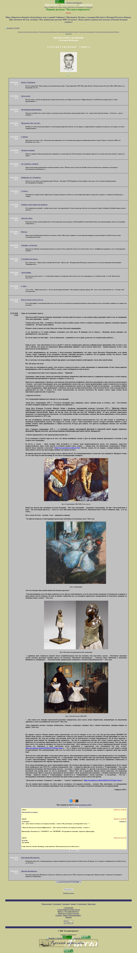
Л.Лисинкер (25, 821)
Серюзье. (24, 137)
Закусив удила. (27, 218)
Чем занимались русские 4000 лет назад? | (59, 19)
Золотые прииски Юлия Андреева (28, 32)
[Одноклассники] (74, 801)
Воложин (25, 840)
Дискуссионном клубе (82, 805)
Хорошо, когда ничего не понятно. (34, 205)
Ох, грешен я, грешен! (29, 164)
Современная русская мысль (68, 910)
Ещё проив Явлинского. (30, 858)
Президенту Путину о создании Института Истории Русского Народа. (99, 17)
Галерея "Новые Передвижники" (68, 915)
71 (59, 882)
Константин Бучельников (30, 812)
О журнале (57, 904)
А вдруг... (24, 191)
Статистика (81, 904)
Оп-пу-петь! (25, 96)
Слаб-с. (24, 286)
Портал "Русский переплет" (68, 911)
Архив (73, 904)
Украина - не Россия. (29, 245)
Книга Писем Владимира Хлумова (68, 32)
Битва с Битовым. (28, 82)
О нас (56, 7)
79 (76, 882)
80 (78, 882)
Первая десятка (70, 7)
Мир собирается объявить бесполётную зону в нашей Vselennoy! (36, 17)
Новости (65, 7)
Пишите (68, 917)
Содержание (51, 7)
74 (65, 882)
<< (57, 882)
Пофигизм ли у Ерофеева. (31, 177)
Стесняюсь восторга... (29, 259)
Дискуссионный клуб (80, 7)
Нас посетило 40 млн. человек (24, 19)
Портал (46, 7)
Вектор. (24, 232)
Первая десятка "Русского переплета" (68, 9)
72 (61, 882)
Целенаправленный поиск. (31, 109)
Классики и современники (86, 32)
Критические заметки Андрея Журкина (107, 32)
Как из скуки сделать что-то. (32, 300)
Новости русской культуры (68, 913)
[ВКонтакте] (71, 801)
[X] (77, 801)
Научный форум (89, 7)
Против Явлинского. (29, 871)
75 (67, 882)
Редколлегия (46, 904)
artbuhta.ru (122, 821)
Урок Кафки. (26, 272)
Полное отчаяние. (28, 150)
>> (80, 882)
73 (63, 882)
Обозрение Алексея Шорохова (48, 32)
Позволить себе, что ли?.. (31, 123)
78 (74, 882)
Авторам (60, 7)
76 (69, 882)
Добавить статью (68, 893)
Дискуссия (68, 34)
